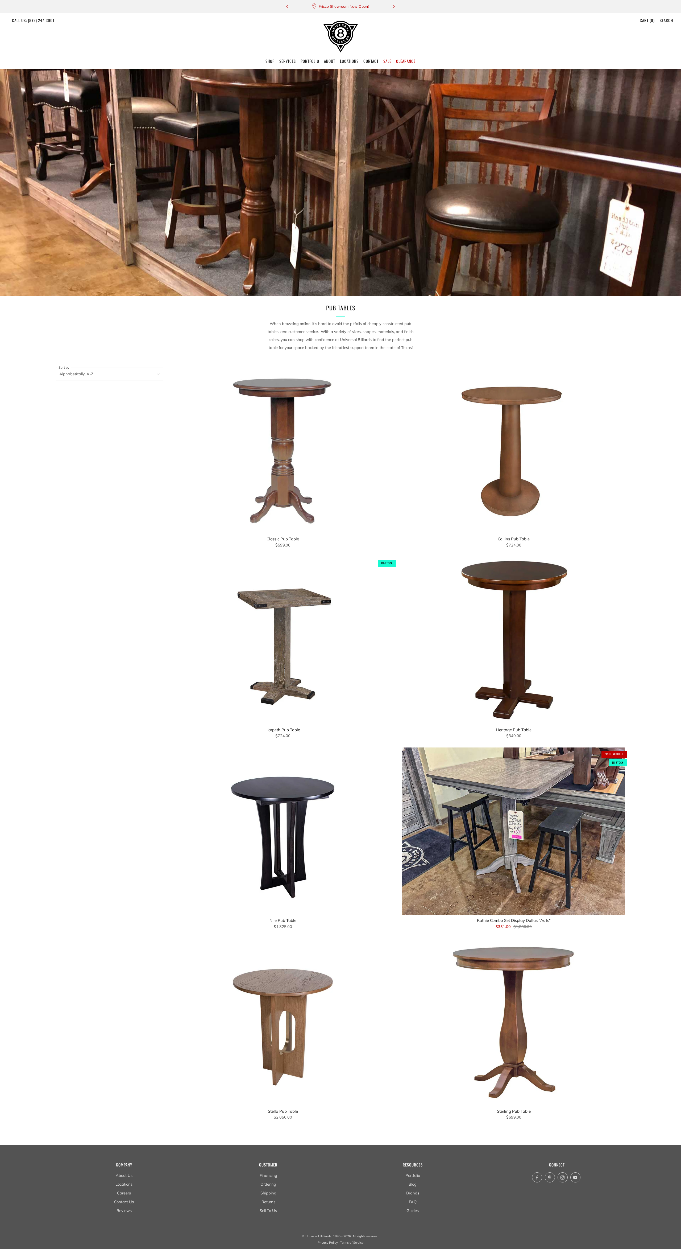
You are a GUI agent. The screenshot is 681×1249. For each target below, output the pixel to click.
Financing (268, 1175)
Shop (270, 61)
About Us (124, 1175)
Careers (124, 1192)
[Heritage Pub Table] (513, 640)
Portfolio (412, 1175)
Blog (413, 1184)
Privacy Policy (328, 1242)
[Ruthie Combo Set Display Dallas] (513, 831)
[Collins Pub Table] (513, 449)
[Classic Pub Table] (282, 449)
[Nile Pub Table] (282, 831)
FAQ (413, 1201)
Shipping (268, 1192)
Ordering (268, 1184)
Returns (268, 1201)
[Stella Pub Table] (282, 1022)
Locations (123, 1184)
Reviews (124, 1210)
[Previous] (287, 6)
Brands (412, 1192)
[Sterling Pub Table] (513, 1022)
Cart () (647, 20)
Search (666, 20)
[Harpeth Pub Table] (282, 640)
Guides (412, 1210)
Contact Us (124, 1201)
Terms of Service (351, 1242)
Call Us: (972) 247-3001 (33, 20)
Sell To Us (268, 1210)
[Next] (393, 6)
